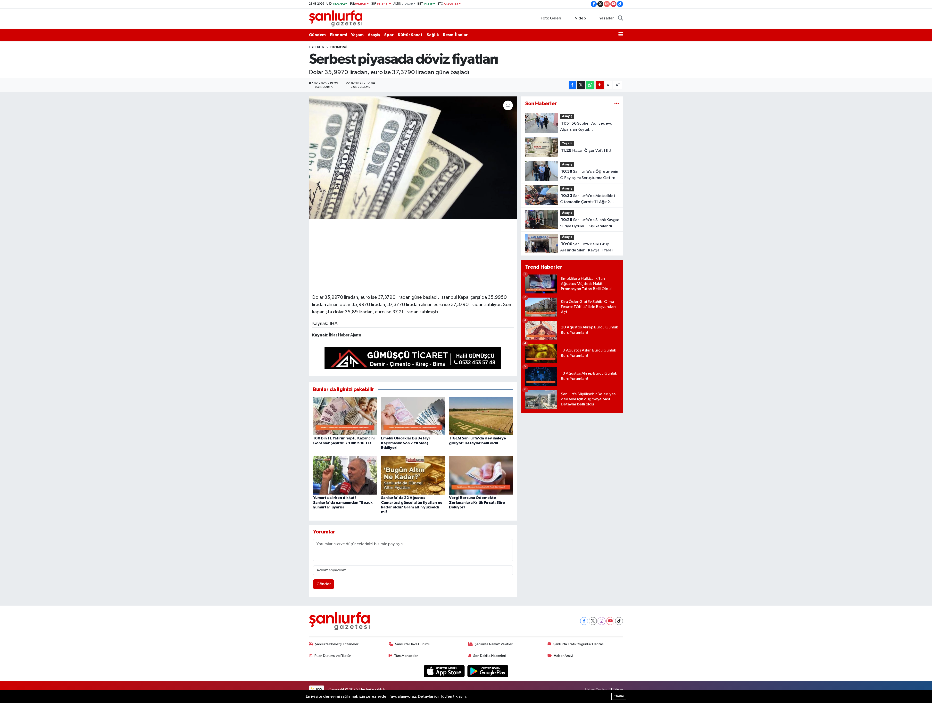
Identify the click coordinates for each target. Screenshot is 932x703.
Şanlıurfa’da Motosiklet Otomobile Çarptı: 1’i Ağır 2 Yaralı (587, 199)
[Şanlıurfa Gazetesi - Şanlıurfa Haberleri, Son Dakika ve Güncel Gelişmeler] (335, 18)
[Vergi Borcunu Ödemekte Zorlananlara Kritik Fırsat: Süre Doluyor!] (481, 475)
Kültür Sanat (410, 35)
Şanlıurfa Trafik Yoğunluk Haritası (578, 644)
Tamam (619, 696)
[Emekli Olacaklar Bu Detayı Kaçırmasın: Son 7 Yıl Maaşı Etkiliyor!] (413, 416)
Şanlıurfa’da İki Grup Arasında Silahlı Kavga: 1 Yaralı (586, 247)
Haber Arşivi (563, 656)
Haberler (316, 47)
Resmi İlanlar (455, 35)
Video (580, 18)
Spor (389, 35)
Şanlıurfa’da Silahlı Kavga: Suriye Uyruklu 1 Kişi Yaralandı (589, 223)
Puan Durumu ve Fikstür (333, 656)
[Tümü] (616, 104)
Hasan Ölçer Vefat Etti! (587, 150)
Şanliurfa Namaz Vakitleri (494, 644)
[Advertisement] (413, 256)
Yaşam (357, 35)
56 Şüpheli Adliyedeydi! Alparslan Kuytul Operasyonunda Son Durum (587, 127)
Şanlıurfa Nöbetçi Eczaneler (336, 644)
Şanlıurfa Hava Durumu (412, 644)
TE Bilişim (616, 689)
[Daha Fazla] (600, 85)
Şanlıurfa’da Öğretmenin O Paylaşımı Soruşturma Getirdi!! (589, 174)
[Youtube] (610, 621)
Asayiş (374, 35)
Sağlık (433, 35)
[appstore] (444, 671)
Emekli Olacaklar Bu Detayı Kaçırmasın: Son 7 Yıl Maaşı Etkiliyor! (405, 442)
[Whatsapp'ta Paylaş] (590, 85)
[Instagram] (602, 621)
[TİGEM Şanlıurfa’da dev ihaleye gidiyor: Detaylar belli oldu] (481, 416)
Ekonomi (338, 35)
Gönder (323, 584)
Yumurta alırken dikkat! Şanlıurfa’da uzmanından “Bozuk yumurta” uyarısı (343, 502)
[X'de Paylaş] (581, 85)
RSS (319, 689)
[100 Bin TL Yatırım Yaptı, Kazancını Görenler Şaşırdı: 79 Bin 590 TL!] (345, 416)
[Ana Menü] (620, 35)
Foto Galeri (551, 18)
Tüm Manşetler (406, 656)
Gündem (317, 35)
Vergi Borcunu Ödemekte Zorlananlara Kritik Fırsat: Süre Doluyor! (477, 502)
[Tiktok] (619, 621)
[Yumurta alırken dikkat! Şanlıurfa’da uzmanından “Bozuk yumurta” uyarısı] (345, 475)
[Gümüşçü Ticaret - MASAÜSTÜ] (413, 358)
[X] (593, 621)
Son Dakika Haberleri (489, 656)
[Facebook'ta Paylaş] (572, 85)
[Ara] (620, 18)
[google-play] (487, 671)
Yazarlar (606, 18)
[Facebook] (584, 621)
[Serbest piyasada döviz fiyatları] (413, 157)
